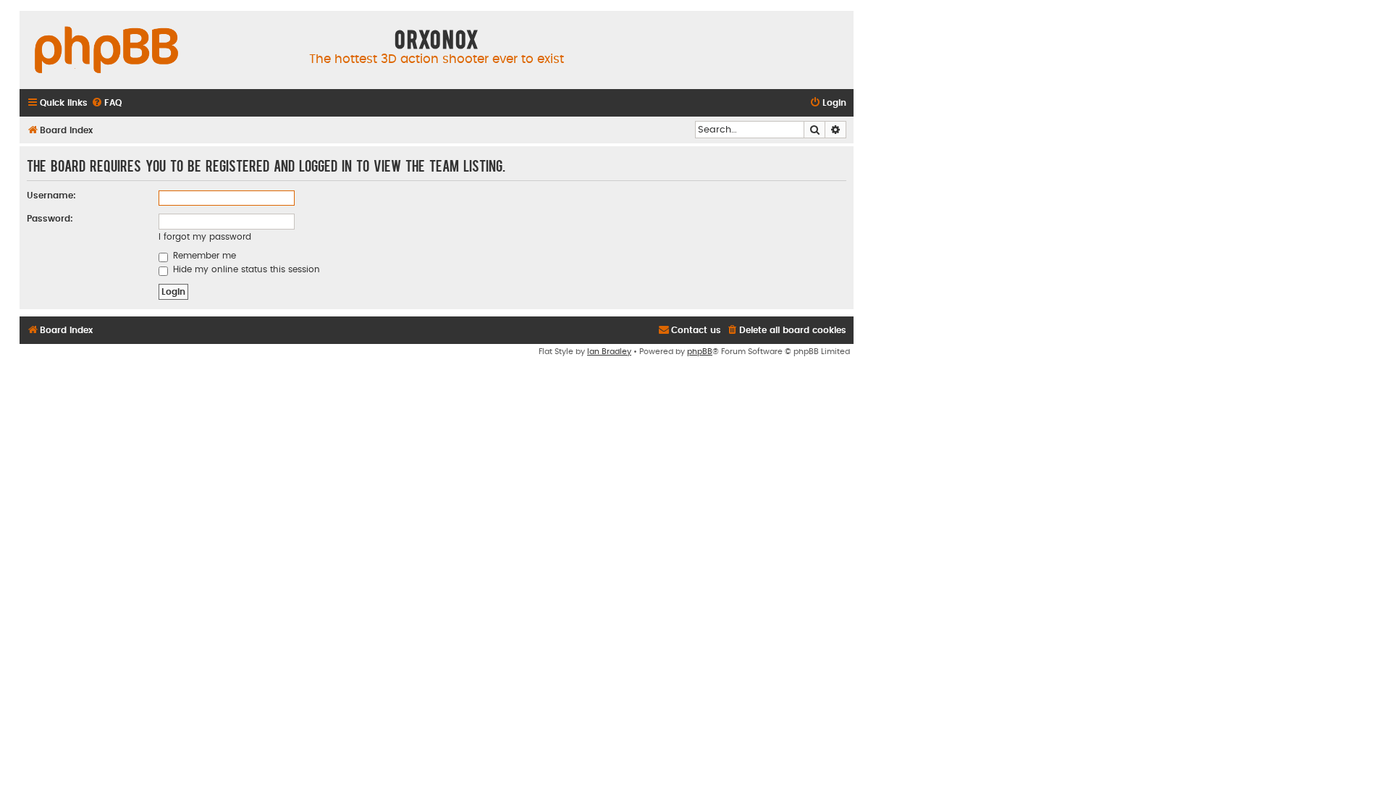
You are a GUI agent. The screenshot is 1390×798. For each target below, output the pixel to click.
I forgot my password (205, 236)
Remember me (203, 255)
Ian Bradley (609, 352)
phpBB (699, 352)
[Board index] (106, 50)
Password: (50, 218)
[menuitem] (106, 103)
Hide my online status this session (245, 269)
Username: (51, 195)
